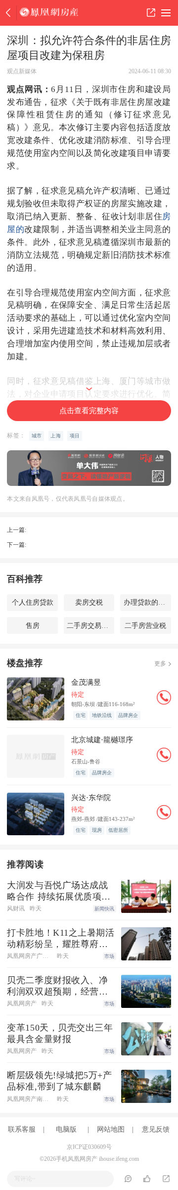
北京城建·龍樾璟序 (102, 739)
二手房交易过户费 (90, 625)
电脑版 (66, 1129)
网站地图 (111, 1129)
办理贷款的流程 (147, 602)
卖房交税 (89, 602)
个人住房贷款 (32, 602)
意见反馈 (156, 1129)
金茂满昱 (86, 682)
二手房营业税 (145, 625)
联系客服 (22, 1129)
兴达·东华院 (91, 797)
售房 (33, 625)
